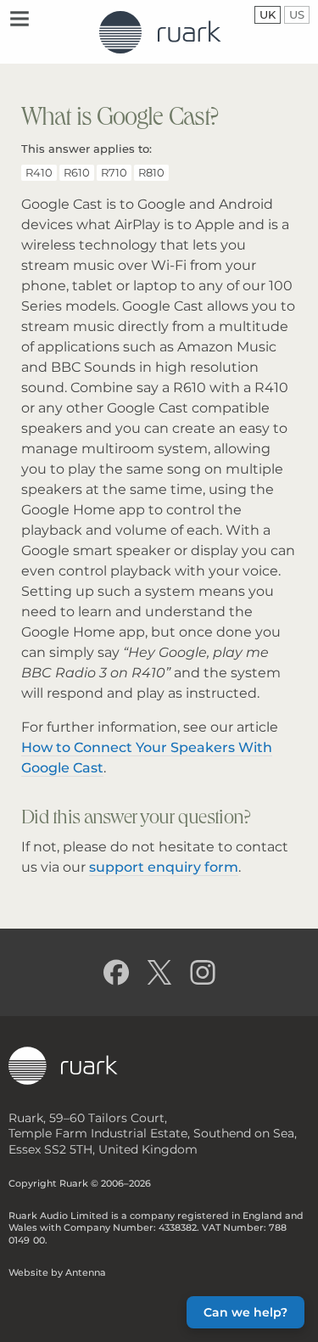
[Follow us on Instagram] (202, 972)
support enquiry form (163, 867)
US (299, 14)
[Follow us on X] (159, 972)
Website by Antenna (57, 1272)
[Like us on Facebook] (116, 972)
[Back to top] (28, 1314)
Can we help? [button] (245, 1312)
